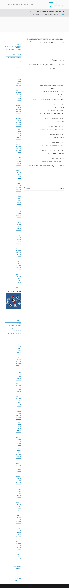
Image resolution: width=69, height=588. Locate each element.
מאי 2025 (19, 100)
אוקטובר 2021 (18, 168)
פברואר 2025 (18, 105)
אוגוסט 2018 (19, 233)
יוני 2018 (19, 235)
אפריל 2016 (19, 284)
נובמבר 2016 (18, 271)
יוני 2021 (19, 176)
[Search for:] (13, 36)
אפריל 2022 (19, 157)
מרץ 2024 (19, 116)
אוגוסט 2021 (19, 172)
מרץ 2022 (19, 159)
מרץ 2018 (19, 241)
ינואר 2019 (19, 228)
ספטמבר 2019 (18, 215)
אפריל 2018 (19, 239)
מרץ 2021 (19, 181)
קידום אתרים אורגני (19, 4)
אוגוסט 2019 (19, 217)
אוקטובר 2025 (18, 92)
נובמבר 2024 (18, 111)
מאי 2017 (19, 259)
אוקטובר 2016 (18, 272)
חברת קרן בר (38, 155)
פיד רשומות (19, 576)
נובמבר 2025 (18, 90)
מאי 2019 (19, 222)
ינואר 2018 (19, 245)
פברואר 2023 (18, 139)
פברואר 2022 (18, 161)
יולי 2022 (19, 152)
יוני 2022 (19, 153)
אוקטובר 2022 (18, 146)
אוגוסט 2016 (19, 276)
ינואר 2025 (19, 107)
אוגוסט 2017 (19, 254)
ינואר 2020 (19, 207)
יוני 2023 (19, 131)
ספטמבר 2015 (18, 287)
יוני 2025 (19, 98)
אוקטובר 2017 (18, 250)
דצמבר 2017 (19, 246)
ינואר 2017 (19, 267)
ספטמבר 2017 (18, 252)
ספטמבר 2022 (18, 148)
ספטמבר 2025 (18, 94)
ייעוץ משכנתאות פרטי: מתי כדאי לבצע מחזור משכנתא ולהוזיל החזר (13, 43)
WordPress (42, 586)
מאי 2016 (19, 282)
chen (63, 35)
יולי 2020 (19, 196)
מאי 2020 (19, 200)
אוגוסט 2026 (18, 74)
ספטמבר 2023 (18, 126)
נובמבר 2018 (18, 230)
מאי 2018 (19, 237)
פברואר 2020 (18, 206)
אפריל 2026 (19, 81)
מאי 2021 (19, 178)
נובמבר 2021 (18, 166)
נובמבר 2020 (18, 189)
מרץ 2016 (19, 285)
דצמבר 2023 (18, 122)
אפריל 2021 (19, 179)
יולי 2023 (19, 129)
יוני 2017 (19, 258)
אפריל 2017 (19, 261)
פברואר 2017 (18, 265)
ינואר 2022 (19, 163)
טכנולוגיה (32, 4)
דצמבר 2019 (18, 209)
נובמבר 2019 (18, 211)
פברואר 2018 (18, 243)
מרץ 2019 (19, 226)
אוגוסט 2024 (18, 114)
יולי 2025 (19, 96)
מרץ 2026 (19, 83)
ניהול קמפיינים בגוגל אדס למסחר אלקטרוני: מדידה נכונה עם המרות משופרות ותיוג (13, 57)
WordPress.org (18, 580)
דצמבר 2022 (18, 142)
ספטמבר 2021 (18, 170)
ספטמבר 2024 (18, 113)
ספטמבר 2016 (18, 274)
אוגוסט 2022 (18, 150)
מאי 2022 (19, 155)
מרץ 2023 (19, 137)
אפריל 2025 (19, 101)
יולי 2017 (19, 256)
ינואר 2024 (19, 120)
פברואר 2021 (18, 183)
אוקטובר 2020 (18, 191)
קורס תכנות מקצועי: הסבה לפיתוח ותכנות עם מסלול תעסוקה (13, 47)
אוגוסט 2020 (18, 194)
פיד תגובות (19, 578)
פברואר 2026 (18, 85)
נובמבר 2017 (18, 248)
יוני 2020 (19, 198)
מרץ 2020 (19, 204)
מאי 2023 (19, 133)
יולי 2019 (19, 219)
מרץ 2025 (19, 103)
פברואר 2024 (18, 118)
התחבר (19, 574)
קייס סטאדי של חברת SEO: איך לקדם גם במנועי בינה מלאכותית (14, 53)
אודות (14, 4)
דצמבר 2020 (18, 187)
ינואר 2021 (19, 185)
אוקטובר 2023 (18, 124)
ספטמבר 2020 (18, 192)
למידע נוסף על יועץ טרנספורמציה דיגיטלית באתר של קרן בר (53, 65)
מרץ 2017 (19, 263)
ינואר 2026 (19, 87)
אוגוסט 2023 (18, 127)
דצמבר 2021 (18, 165)
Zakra (37, 586)
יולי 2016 (19, 278)
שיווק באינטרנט (27, 4)
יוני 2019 (19, 220)
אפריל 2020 (19, 202)
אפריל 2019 (19, 224)
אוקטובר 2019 (18, 213)
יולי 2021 (19, 174)
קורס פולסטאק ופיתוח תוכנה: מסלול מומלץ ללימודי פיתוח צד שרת (13, 50)
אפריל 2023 (19, 135)
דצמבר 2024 (18, 109)
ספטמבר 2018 (18, 232)
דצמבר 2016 (18, 269)
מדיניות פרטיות (9, 4)
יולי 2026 (19, 75)
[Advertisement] (34, 24)
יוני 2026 (19, 77)
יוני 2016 (19, 280)
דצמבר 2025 (18, 88)
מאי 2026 (19, 79)
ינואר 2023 (19, 140)
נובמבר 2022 (18, 144)
